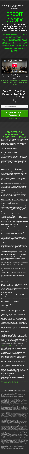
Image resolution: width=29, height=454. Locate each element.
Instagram (9, 396)
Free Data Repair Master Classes (17, 403)
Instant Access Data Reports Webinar (15, 400)
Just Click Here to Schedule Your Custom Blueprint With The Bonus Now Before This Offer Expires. (14, 382)
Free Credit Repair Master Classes (6, 403)
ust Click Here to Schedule (7, 345)
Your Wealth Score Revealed (9, 399)
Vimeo (16, 396)
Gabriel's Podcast (6, 401)
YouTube (13, 396)
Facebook (2, 396)
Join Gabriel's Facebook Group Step (9, 394)
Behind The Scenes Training (10, 402)
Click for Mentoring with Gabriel (14, 118)
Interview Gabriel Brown (14, 401)
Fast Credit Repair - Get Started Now (14, 398)
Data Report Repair (18, 399)
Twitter (6, 396)
